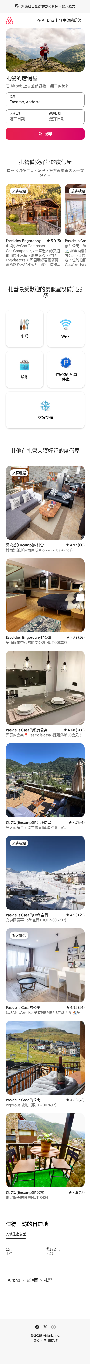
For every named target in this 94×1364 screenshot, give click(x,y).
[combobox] (45, 102)
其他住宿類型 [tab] (16, 1234)
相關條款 (51, 1340)
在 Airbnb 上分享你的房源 (59, 20)
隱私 (36, 1340)
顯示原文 (68, 6)
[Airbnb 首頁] (9, 20)
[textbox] (25, 119)
